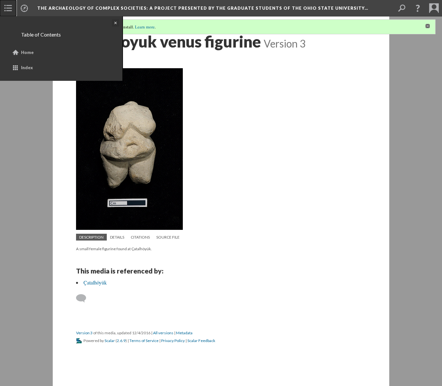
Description (91, 237)
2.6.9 (121, 340)
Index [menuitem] (27, 67)
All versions (163, 332)
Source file (168, 237)
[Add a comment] (84, 298)
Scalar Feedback (201, 340)
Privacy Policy (173, 340)
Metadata (184, 332)
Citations (140, 237)
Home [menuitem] (27, 52)
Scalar (110, 340)
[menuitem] (8, 8)
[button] (418, 8)
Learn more (145, 27)
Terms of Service (144, 340)
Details (117, 237)
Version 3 (84, 332)
